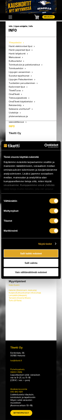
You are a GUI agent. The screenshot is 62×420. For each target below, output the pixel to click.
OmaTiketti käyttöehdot (21, 101)
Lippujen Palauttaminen (21, 79)
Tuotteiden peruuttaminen (22, 83)
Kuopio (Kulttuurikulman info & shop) (25, 293)
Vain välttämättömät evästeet (31, 272)
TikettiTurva (15, 90)
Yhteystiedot (15, 42)
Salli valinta (31, 262)
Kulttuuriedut (15, 61)
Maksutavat (15, 57)
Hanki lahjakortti (17, 53)
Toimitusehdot (16, 68)
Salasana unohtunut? (20, 108)
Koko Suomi (14, 285)
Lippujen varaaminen (20, 72)
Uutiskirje (14, 112)
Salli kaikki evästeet (31, 253)
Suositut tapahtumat (19, 75)
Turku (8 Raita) (15, 300)
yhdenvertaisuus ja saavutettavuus (18, 117)
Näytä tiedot (45, 243)
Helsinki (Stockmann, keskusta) (23, 290)
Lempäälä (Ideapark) (18, 295)
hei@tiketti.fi (16, 360)
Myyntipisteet (21, 413)
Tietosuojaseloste (18, 97)
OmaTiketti (14, 94)
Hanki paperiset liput (20, 49)
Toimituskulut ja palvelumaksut (25, 64)
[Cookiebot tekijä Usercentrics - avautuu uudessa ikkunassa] (44, 146)
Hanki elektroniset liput (21, 46)
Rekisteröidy (15, 105)
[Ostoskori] (36, 17)
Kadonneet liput (17, 86)
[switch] (53, 210)
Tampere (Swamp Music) (20, 298)
